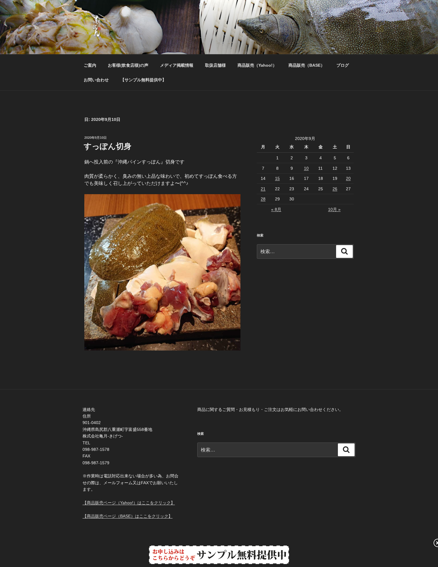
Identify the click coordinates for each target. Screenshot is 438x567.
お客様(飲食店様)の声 (128, 65)
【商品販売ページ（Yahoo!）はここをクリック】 (129, 502)
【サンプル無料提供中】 (143, 79)
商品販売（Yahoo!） (257, 65)
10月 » (334, 209)
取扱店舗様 (215, 65)
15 (277, 178)
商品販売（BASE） (306, 65)
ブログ (342, 65)
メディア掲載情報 (176, 65)
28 (263, 199)
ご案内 (90, 65)
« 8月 (276, 209)
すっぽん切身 (107, 146)
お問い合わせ (96, 79)
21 (263, 188)
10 (306, 168)
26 (335, 188)
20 (348, 178)
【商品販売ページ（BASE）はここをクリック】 (128, 516)
